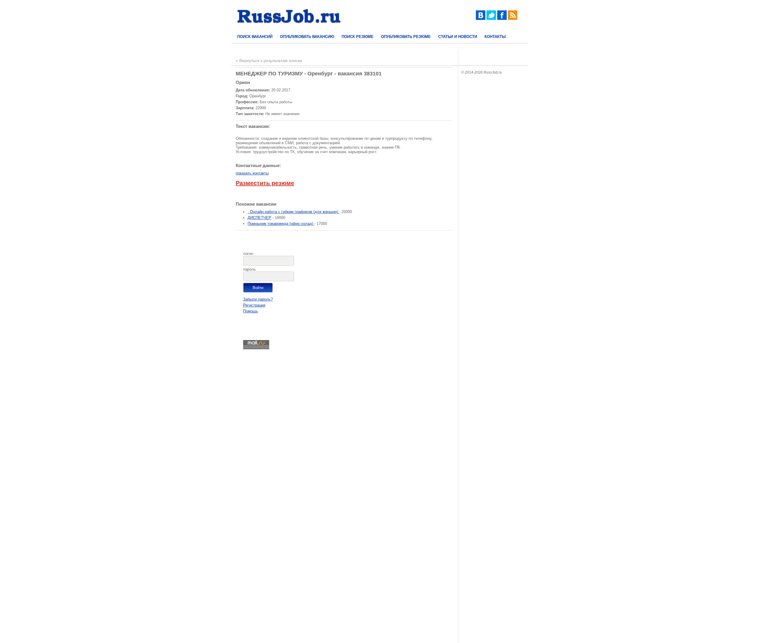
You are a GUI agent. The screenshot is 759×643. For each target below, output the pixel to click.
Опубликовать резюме (406, 36)
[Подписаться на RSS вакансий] (512, 18)
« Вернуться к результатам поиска (269, 60)
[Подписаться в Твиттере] (491, 18)
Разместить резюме (265, 183)
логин (248, 253)
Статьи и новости (457, 36)
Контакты (495, 36)
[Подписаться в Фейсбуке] (502, 18)
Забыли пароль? (258, 299)
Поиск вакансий (254, 36)
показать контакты (252, 173)
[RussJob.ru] (289, 28)
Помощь (250, 311)
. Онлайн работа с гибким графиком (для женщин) (293, 211)
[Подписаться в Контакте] (480, 18)
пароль (249, 269)
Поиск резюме (358, 36)
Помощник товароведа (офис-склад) (281, 223)
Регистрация (254, 305)
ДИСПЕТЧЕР (259, 217)
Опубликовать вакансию (307, 36)
